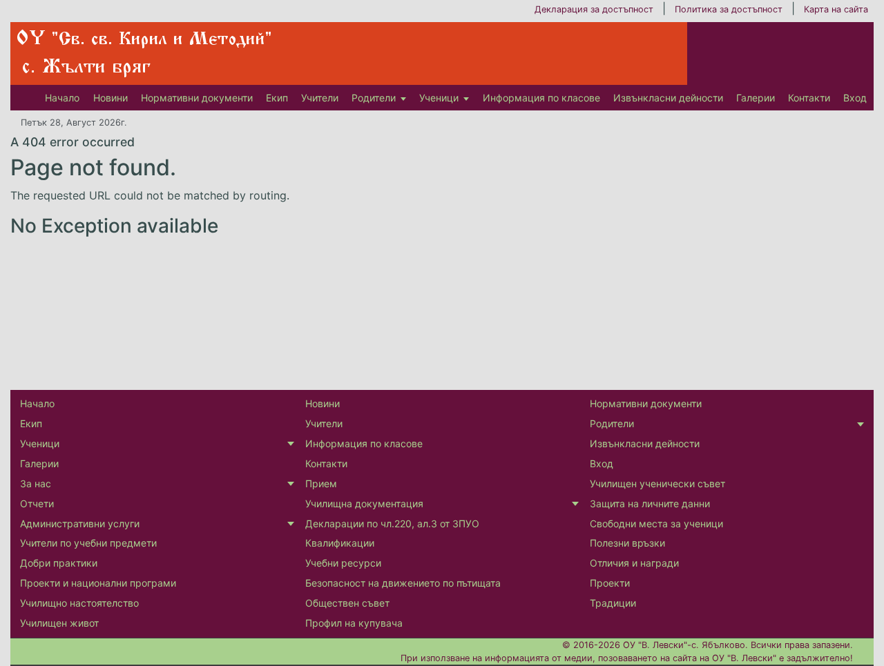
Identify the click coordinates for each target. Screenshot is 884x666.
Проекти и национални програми (98, 583)
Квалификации (339, 543)
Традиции (613, 603)
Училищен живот (59, 623)
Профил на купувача (354, 623)
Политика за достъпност (728, 9)
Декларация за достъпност (594, 9)
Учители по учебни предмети (88, 543)
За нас (35, 483)
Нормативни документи (197, 98)
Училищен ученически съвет (657, 483)
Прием (321, 483)
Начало (62, 98)
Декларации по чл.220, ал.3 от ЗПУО (392, 523)
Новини (110, 98)
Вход (855, 98)
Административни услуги (80, 523)
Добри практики (58, 563)
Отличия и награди (634, 563)
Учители (319, 98)
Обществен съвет (347, 603)
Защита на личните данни (650, 503)
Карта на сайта (836, 9)
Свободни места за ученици (656, 523)
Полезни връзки (627, 543)
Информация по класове (541, 98)
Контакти (809, 98)
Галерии (755, 98)
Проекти (610, 583)
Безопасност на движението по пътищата (403, 583)
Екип (277, 98)
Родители (374, 98)
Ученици (439, 98)
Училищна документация (364, 503)
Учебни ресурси (343, 563)
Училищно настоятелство (79, 603)
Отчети (37, 503)
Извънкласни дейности (668, 98)
